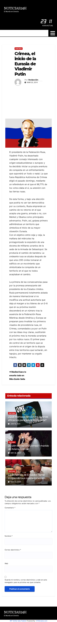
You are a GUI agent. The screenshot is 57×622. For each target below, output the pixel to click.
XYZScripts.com (41, 621)
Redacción (33, 80)
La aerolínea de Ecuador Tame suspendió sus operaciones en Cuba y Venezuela (26, 478)
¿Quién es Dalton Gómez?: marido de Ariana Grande (28, 447)
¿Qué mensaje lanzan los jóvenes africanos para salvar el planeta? (28, 418)
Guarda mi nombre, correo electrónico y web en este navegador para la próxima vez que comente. (26, 581)
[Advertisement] (28, 101)
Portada (18, 48)
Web (6, 564)
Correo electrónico (13, 550)
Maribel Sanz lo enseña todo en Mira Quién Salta (17, 375)
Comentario (10, 508)
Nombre (8, 536)
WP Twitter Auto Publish (18, 621)
